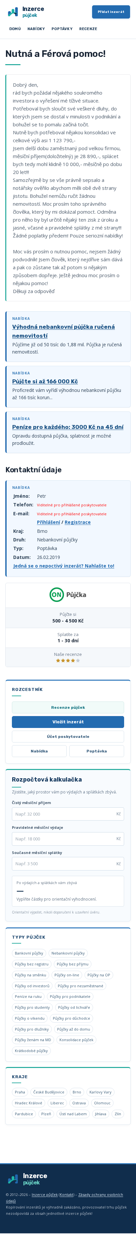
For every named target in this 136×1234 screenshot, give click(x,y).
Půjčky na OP (98, 974)
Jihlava (100, 1113)
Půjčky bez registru (32, 963)
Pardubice (24, 1113)
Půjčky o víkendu (30, 1018)
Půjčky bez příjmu (72, 963)
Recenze (88, 29)
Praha (20, 1091)
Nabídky (36, 29)
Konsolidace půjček (76, 1039)
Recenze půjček (68, 707)
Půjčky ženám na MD (33, 1039)
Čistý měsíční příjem (31, 802)
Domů (15, 29)
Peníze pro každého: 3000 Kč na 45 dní (67, 427)
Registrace (78, 522)
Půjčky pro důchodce (71, 1018)
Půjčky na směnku (30, 974)
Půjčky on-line (66, 974)
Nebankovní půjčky (68, 953)
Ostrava (79, 1102)
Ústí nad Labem (73, 1113)
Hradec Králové (28, 1102)
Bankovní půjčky (29, 953)
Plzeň (46, 1113)
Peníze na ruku (28, 996)
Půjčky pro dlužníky (32, 1029)
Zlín (118, 1113)
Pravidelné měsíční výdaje (37, 827)
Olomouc (102, 1102)
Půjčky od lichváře (74, 1007)
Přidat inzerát (111, 12)
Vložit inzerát (68, 721)
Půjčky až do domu (73, 1029)
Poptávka (96, 751)
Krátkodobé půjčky (31, 1050)
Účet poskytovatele (68, 736)
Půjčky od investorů (32, 985)
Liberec (57, 1102)
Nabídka (39, 751)
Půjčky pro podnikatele (70, 996)
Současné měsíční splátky (37, 852)
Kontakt (66, 1194)
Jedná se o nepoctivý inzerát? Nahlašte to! (63, 566)
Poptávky (62, 29)
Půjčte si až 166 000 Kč (45, 381)
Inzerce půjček (45, 1194)
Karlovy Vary (100, 1091)
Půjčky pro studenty (32, 1007)
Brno (77, 1091)
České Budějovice (48, 1091)
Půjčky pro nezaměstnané (80, 985)
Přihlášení (48, 522)
